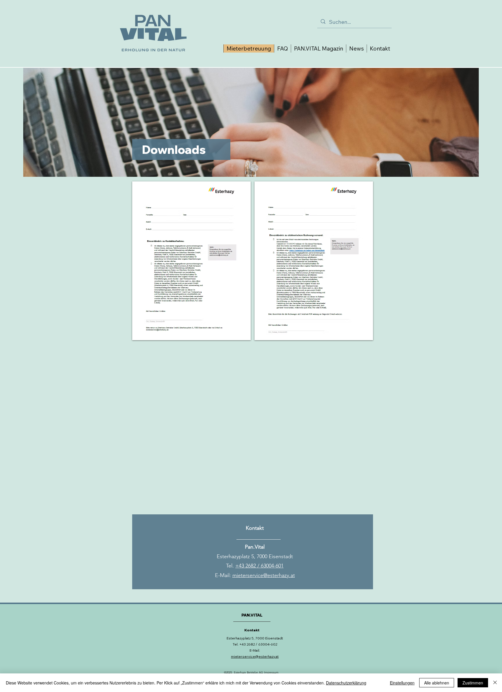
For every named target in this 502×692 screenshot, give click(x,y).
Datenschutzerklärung (346, 683)
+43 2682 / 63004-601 (259, 566)
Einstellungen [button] (402, 683)
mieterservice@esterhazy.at (263, 575)
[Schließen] (495, 682)
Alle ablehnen (436, 683)
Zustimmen (472, 683)
